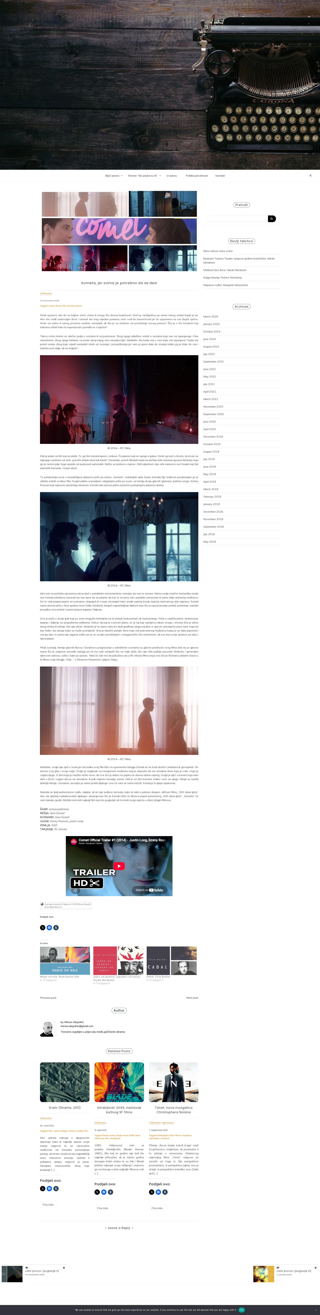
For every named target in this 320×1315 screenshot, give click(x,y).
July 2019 (209, 459)
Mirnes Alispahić (74, 1022)
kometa (71, 305)
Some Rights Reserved (53, 907)
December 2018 (213, 511)
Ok (241, 1309)
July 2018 (209, 534)
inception (187, 1135)
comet (51, 305)
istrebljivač (115, 1138)
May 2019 (209, 474)
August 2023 (211, 346)
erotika (79, 1131)
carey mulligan (61, 1131)
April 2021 (209, 391)
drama (58, 305)
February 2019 (212, 496)
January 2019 (211, 504)
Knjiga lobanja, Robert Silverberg (222, 277)
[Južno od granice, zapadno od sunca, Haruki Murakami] (118, 960)
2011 (50, 1131)
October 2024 (211, 331)
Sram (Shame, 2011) (65, 1108)
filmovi (178, 1135)
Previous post (48, 997)
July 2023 (209, 354)
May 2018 (209, 541)
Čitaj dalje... (48, 1204)
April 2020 (209, 429)
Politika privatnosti (197, 175)
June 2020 (209, 421)
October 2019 (211, 444)
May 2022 (209, 376)
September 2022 (213, 361)
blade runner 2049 (125, 1135)
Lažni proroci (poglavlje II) (42, 1271)
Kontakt (220, 175)
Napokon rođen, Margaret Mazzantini (225, 285)
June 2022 (209, 369)
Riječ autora (112, 175)
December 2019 (213, 436)
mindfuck (164, 1138)
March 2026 (210, 316)
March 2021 (210, 399)
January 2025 (211, 324)
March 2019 (210, 489)
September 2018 (213, 526)
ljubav (79, 305)
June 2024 (209, 339)
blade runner (109, 1135)
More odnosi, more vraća (217, 251)
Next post (192, 997)
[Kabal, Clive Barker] (172, 960)
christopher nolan (165, 1135)
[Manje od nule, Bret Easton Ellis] (65, 960)
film (64, 305)
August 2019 (211, 451)
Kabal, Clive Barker (158, 976)
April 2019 (209, 481)
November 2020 (213, 406)
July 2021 (209, 384)
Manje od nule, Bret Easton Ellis (59, 976)
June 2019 (209, 466)
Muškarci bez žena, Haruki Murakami (224, 270)
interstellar (154, 1138)
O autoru (172, 175)
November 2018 (213, 519)
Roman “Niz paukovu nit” (143, 175)
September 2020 (213, 414)
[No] (316, 1310)
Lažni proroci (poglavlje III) (294, 1271)
